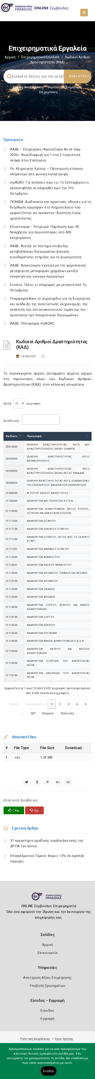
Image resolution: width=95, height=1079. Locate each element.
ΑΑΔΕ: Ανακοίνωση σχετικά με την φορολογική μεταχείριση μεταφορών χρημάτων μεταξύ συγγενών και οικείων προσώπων (48, 271)
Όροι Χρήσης (64, 1039)
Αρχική (10, 57)
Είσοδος (47, 1011)
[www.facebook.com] (37, 782)
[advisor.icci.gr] (68, 782)
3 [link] (68, 704)
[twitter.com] (27, 782)
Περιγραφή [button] (34, 436)
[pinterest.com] (47, 782)
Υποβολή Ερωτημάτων (47, 986)
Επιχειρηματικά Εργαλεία (40, 57)
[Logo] (47, 898)
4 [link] (77, 704)
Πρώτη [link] (14, 704)
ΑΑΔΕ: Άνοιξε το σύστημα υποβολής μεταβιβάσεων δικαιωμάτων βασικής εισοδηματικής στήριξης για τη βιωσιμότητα (45, 251)
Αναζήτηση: (11, 420)
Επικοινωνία (47, 953)
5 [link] (85, 704)
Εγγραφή (47, 1019)
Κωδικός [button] (12, 436)
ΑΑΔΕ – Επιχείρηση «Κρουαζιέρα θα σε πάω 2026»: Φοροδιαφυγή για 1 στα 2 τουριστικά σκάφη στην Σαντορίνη (45, 154)
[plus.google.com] (58, 782)
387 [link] (33, 713)
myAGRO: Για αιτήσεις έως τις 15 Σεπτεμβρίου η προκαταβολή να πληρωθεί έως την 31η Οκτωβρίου (49, 188)
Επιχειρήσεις (48, 92)
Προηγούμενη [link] (34, 704)
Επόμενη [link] (47, 713)
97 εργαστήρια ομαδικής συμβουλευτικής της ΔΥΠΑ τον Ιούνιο (46, 843)
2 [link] (60, 704)
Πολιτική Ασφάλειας (35, 1039)
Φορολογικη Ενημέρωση (64, 87)
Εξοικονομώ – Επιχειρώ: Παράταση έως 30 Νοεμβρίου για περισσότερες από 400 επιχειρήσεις (44, 232)
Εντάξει (48, 1071)
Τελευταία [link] (67, 713)
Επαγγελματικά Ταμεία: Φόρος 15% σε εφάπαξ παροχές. (47, 858)
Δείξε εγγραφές (22, 403)
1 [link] (52, 704)
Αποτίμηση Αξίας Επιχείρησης (47, 978)
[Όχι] (89, 1063)
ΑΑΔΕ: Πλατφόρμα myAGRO (32, 323)
